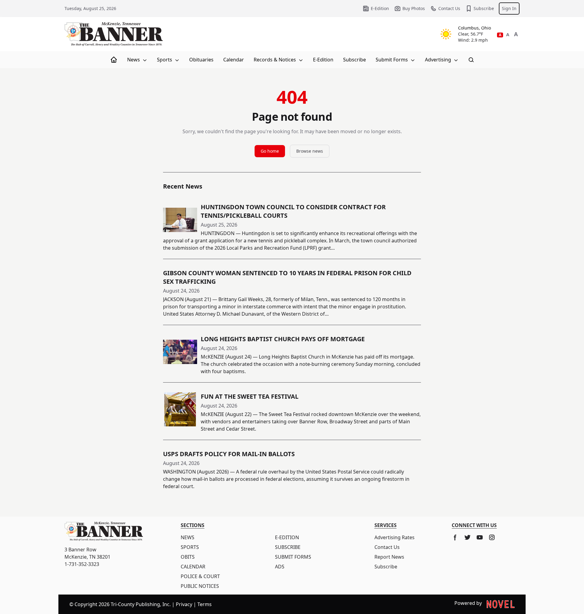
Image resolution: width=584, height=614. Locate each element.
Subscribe (484, 8)
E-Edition (380, 8)
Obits (188, 556)
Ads (279, 566)
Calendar (233, 59)
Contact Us (449, 8)
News (134, 59)
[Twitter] (467, 537)
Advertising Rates (394, 537)
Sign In (509, 8)
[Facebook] (455, 537)
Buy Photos (413, 8)
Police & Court (200, 576)
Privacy (184, 604)
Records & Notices (275, 59)
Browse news (309, 151)
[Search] (471, 59)
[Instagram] (491, 537)
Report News (389, 556)
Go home (270, 151)
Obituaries (201, 59)
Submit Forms (392, 59)
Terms (204, 604)
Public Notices (200, 586)
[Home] (113, 59)
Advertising (438, 59)
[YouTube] (479, 537)
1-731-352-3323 (81, 564)
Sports (165, 59)
